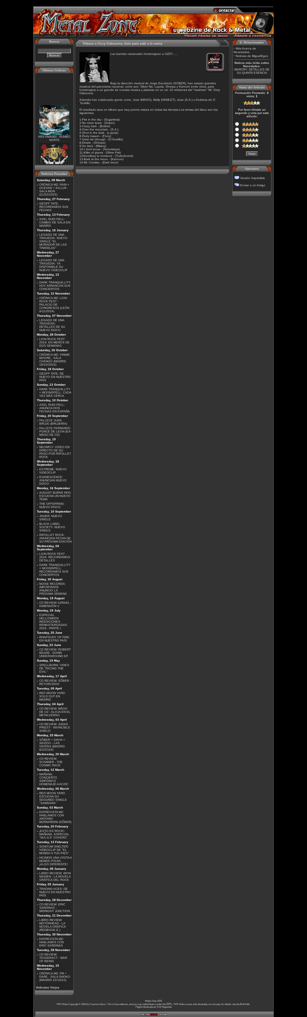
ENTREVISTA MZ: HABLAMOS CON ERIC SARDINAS (51, 942)
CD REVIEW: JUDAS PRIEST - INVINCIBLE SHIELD (54, 727)
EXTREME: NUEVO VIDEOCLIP (53, 471)
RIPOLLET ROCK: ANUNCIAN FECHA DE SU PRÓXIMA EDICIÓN (55, 538)
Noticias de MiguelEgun (252, 56)
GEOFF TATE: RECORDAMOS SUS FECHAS (53, 207)
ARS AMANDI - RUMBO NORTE (54, 134)
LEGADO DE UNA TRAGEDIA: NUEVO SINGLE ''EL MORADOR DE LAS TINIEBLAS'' (53, 241)
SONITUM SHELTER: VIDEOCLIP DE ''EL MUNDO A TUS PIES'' (54, 850)
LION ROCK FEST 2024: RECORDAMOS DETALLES (54, 557)
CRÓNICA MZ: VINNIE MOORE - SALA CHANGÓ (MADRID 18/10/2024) (54, 359)
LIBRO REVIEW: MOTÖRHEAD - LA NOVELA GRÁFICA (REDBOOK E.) (52, 925)
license (245, 1004)
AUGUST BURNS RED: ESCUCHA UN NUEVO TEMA (55, 496)
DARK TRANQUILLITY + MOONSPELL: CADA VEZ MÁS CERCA (55, 392)
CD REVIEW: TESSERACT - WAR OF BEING (53, 958)
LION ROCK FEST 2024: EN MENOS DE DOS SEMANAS (54, 342)
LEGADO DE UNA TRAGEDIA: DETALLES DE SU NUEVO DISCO (52, 325)
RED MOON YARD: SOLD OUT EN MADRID (52, 696)
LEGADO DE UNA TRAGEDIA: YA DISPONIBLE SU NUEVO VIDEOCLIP (53, 265)
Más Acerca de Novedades (245, 50)
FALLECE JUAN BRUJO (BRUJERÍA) (53, 422)
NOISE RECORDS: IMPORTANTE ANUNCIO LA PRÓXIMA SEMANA (53, 588)
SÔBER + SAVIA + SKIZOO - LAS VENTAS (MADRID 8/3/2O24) (52, 744)
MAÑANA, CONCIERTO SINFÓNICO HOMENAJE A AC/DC (53, 779)
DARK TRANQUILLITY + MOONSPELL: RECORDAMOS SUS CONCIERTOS (54, 569)
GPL (169, 1004)
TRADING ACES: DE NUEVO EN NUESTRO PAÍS (55, 892)
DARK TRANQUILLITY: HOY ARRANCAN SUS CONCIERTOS (55, 286)
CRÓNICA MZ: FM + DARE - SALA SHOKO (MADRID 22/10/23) (54, 977)
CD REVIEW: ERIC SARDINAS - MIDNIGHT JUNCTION (54, 908)
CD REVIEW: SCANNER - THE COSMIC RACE (51, 762)
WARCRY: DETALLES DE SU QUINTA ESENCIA (252, 71)
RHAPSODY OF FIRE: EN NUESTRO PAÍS (54, 639)
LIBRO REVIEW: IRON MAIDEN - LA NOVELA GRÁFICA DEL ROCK (55, 876)
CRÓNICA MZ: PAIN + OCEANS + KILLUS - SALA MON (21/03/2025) (54, 189)
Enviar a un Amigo (252, 185)
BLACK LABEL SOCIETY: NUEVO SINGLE (52, 527)
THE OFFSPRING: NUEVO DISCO (52, 505)
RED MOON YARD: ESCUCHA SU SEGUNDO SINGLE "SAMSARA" (53, 798)
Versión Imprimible (252, 178)
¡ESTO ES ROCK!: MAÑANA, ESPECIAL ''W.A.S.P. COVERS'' (54, 834)
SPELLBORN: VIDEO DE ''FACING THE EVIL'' (54, 668)
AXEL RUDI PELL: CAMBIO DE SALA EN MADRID (54, 222)
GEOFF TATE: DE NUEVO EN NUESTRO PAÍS (55, 377)
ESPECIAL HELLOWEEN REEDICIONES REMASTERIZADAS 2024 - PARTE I (53, 621)
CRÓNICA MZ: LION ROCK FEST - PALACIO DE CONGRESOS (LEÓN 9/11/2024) (54, 304)
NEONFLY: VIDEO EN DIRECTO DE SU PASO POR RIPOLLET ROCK (55, 452)
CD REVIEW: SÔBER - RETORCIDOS (55, 682)
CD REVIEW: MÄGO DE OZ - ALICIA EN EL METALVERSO (54, 712)
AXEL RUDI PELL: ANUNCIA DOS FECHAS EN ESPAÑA (54, 408)
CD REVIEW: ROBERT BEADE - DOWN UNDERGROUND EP (55, 653)
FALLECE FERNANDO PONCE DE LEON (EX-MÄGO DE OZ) (55, 431)
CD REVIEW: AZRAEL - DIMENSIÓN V (55, 604)
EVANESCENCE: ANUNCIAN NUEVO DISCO (53, 480)
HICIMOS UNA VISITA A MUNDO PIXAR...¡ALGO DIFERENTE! (55, 861)
